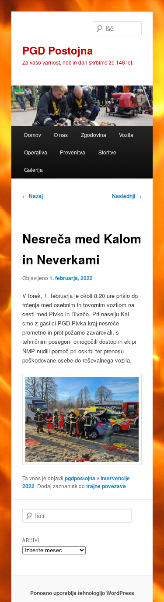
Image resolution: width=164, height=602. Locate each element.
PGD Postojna (57, 50)
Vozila (126, 134)
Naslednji (127, 196)
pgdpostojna (80, 478)
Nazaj (32, 196)
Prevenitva (72, 152)
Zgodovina (93, 134)
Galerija (33, 169)
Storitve (107, 152)
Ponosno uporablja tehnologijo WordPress (82, 593)
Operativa (35, 152)
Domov (32, 134)
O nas (61, 134)
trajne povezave (106, 486)
